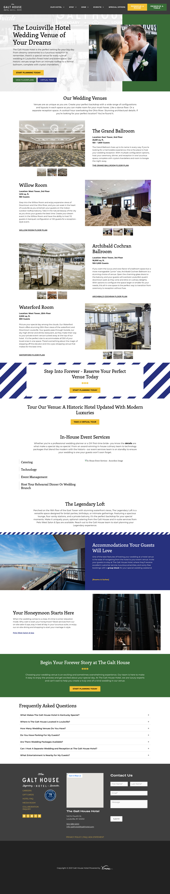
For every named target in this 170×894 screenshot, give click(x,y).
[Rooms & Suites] (100, 579)
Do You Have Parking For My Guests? (40, 735)
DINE (83, 7)
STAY (71, 7)
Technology (29, 469)
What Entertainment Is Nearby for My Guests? (45, 755)
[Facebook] (24, 816)
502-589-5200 (72, 824)
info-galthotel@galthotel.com (80, 827)
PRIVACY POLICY (74, 837)
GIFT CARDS (28, 795)
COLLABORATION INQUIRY (31, 808)
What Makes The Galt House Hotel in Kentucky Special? (49, 715)
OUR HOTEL (56, 7)
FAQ (85, 837)
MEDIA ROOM (29, 803)
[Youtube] (31, 816)
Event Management (34, 477)
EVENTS (97, 7)
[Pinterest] (39, 816)
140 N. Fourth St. (74, 816)
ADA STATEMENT (96, 837)
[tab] (52, 461)
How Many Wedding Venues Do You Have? (43, 728)
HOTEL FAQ (28, 799)
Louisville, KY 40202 (75, 819)
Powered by (95, 868)
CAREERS (27, 791)
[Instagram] (35, 816)
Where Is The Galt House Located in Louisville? (45, 722)
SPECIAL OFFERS (117, 7)
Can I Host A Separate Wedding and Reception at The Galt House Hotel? (58, 748)
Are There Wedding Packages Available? (41, 742)
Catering (27, 462)
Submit (116, 819)
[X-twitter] (28, 816)
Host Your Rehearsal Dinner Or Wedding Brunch (48, 486)
